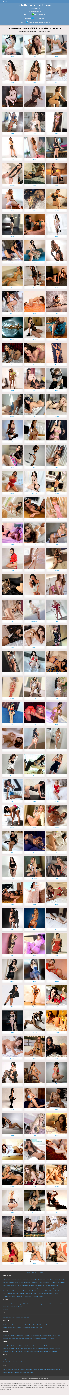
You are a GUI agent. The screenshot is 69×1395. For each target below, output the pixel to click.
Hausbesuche (7, 1338)
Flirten (19, 1327)
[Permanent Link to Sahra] (34, 224)
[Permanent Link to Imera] (12, 481)
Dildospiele (14, 1345)
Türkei (18, 1361)
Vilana (34, 519)
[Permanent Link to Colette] (34, 866)
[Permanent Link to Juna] (56, 250)
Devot (8, 1345)
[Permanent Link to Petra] (34, 558)
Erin (57, 878)
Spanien (5, 1361)
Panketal (57, 1288)
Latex (25, 1348)
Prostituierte (19, 1306)
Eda (34, 210)
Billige (5, 1327)
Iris (12, 262)
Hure (4, 1306)
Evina (12, 467)
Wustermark (28, 1296)
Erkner (5, 1282)
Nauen (29, 1288)
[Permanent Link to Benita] (56, 738)
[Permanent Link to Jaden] (12, 199)
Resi (57, 339)
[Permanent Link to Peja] (34, 661)
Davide (12, 981)
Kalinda (12, 698)
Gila (12, 929)
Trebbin (40, 1293)
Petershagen (7, 1290)
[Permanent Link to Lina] (34, 764)
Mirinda (12, 185)
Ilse (12, 724)
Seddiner (15, 1293)
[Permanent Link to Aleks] (12, 353)
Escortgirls (48, 1304)
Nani (56, 1238)
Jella (34, 596)
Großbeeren (46, 1282)
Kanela (12, 827)
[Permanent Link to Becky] (34, 44)
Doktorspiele (23, 1345)
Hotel (13, 1338)
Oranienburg (50, 1288)
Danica (12, 313)
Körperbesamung (8, 1348)
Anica (12, 1109)
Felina (34, 133)
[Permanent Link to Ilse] (12, 712)
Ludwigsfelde (54, 1285)
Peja (34, 673)
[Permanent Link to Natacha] (56, 1251)
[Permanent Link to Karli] (56, 918)
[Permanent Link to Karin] (56, 276)
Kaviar (60, 1345)
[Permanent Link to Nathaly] (56, 1020)
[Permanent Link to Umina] (12, 661)
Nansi (34, 981)
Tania (56, 467)
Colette (34, 878)
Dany (56, 133)
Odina (12, 750)
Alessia (12, 1135)
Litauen (31, 1359)
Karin (56, 287)
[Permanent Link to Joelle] (12, 1226)
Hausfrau (6, 1304)
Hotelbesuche (20, 1338)
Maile (56, 185)
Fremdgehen (42, 1369)
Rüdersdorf (28, 1290)
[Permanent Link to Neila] (12, 995)
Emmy (57, 1161)
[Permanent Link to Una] (12, 609)
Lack (21, 1348)
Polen (44, 1359)
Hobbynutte (29, 1304)
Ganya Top (34, 621)
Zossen (41, 1296)
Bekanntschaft (58, 1325)
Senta (12, 133)
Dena (34, 852)
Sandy (57, 82)
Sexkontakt (21, 1325)
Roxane (34, 1212)
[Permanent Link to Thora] (56, 969)
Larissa (12, 82)
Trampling (26, 1351)
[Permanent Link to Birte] (34, 353)
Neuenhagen (35, 1288)
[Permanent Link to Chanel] (12, 404)
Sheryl (34, 827)
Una (12, 621)
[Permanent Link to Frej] (56, 1200)
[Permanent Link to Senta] (12, 122)
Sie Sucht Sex (45, 1338)
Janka (56, 1135)
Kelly (56, 724)
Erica (12, 878)
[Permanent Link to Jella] (34, 584)
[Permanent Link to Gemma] (56, 558)
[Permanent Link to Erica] (12, 866)
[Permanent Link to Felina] (34, 122)
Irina (34, 442)
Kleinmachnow (23, 1285)
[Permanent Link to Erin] (56, 866)
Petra (34, 570)
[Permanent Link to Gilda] (12, 378)
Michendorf (6, 1288)
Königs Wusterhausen (35, 1285)
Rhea (34, 287)
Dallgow (56, 1279)
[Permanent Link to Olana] (12, 147)
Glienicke (35, 1282)
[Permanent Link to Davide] (12, 969)
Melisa (34, 313)
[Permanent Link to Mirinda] (12, 173)
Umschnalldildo (34, 1351)
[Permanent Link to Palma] (12, 1251)
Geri (34, 1007)
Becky (34, 56)
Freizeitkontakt (46, 1335)
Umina (12, 673)
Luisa (56, 236)
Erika (12, 442)
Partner (29, 1272)
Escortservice (12, 1327)
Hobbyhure (13, 1304)
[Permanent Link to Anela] (56, 147)
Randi (34, 750)
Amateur (16, 1369)
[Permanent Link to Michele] (34, 635)
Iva (57, 621)
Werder (57, 1293)
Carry (34, 108)
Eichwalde (62, 1279)
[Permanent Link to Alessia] (12, 1123)
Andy (56, 955)
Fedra (34, 416)
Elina (34, 82)
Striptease (19, 1351)
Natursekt (52, 1348)
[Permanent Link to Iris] (12, 250)
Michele (34, 647)
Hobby (5, 1369)
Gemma (57, 570)
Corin (34, 1109)
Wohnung (30, 1372)
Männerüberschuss (42, 1348)
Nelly (34, 159)
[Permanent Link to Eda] (34, 199)
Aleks (12, 364)
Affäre (12, 1335)
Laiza (56, 364)
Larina (57, 827)
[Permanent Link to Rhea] (34, 276)
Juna (56, 262)
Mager (18, 1317)
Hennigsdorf (61, 1282)
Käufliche (33, 1325)
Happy (54, 1335)
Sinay (12, 236)
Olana (12, 159)
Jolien (34, 1084)
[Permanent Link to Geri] (34, 995)
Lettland (25, 1359)
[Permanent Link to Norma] (12, 764)
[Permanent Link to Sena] (12, 635)
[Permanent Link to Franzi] (12, 1072)
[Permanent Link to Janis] (56, 532)
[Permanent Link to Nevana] (56, 404)
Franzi (12, 1084)
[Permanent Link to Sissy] (56, 1097)
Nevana (57, 416)
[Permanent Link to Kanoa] (56, 1174)
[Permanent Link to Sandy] (56, 70)
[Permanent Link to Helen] (34, 455)
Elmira (34, 955)
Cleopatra (57, 596)
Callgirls (41, 1304)
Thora (57, 981)
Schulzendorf (56, 1290)
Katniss (34, 1161)
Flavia (34, 724)
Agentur (10, 1369)
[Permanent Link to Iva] (56, 609)
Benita (57, 750)
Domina (29, 1345)
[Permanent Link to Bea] (12, 943)
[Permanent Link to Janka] (56, 1123)
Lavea (56, 647)
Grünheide (54, 1282)
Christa (34, 493)
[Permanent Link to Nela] (34, 1251)
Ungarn (23, 1361)
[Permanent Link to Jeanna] (12, 1174)
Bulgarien (6, 1359)
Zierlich (26, 1317)
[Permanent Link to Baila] (34, 1226)
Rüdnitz (34, 1290)
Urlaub (52, 1338)
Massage (35, 1345)
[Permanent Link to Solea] (34, 918)
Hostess (35, 1304)
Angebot (22, 1369)
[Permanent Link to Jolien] (34, 1072)
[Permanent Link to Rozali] (56, 199)
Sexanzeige (28, 1338)
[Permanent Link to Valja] (12, 841)
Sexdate (14, 1325)
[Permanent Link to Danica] (12, 301)
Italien (20, 1359)
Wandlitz (51, 1293)
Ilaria (56, 108)
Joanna (57, 775)
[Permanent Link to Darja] (12, 584)
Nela (34, 1263)
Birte (34, 364)
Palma (12, 1263)
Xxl (22, 1317)
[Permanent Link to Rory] (12, 532)
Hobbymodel (21, 1304)
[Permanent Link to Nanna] (34, 250)
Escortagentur (37, 1335)
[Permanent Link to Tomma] (56, 481)
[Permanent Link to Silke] (34, 1174)
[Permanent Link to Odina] (12, 738)
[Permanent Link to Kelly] (56, 712)
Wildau (14, 1296)
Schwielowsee (7, 1293)
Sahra (34, 236)
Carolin (57, 442)
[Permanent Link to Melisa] (34, 301)
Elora (56, 390)
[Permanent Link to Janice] (12, 44)
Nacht (5, 1372)
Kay (57, 852)
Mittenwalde (14, 1288)
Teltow (35, 1293)
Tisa (12, 801)
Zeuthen (35, 1296)
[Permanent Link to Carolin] (56, 430)
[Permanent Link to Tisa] (12, 789)
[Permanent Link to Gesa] (12, 507)
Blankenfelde (42, 1279)
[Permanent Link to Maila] (56, 892)
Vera (34, 698)
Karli (56, 929)
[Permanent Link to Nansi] (34, 969)
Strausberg (29, 1293)
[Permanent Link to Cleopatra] (56, 584)
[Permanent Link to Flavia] (34, 712)
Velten (46, 1293)
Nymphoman (7, 1317)
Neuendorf (6, 1285)
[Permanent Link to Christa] (34, 481)
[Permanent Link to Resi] (56, 327)
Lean (34, 339)
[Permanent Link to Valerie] (34, 1020)
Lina (34, 775)
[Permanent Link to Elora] (56, 378)
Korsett (17, 1348)
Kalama (57, 1084)
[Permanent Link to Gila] (12, 918)
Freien (13, 1351)
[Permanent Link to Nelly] (34, 147)
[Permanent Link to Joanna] (56, 764)
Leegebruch (46, 1285)
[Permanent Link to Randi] (34, 738)
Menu (6, 1)
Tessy (12, 570)
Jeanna (12, 1186)
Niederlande (37, 1359)
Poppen (33, 1327)
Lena (34, 544)
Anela (56, 159)
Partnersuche (26, 1327)
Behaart (35, 1369)
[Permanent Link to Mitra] (34, 1046)
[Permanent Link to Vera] (34, 686)
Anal (4, 1345)
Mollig (60, 1369)
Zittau (40, 1282)
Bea (12, 955)
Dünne (14, 1317)
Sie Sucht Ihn (36, 1338)
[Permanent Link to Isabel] (56, 507)
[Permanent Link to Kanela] (12, 815)
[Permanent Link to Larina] (56, 815)
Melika (57, 1007)
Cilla (12, 108)
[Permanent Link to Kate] (34, 892)
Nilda (12, 1212)
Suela (12, 904)
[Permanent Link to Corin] (34, 1097)
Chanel (12, 416)
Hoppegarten (15, 1285)
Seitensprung (7, 1325)
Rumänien (49, 1359)
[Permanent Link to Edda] (12, 276)
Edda (12, 287)
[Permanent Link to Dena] (34, 841)
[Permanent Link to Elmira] (34, 943)
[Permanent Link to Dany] (56, 122)
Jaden (12, 210)
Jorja (56, 698)
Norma (12, 775)
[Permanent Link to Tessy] (12, 558)
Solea (34, 929)
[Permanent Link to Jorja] (56, 686)
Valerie (34, 1032)
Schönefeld (41, 1290)
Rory (12, 544)
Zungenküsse (44, 1351)
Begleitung (49, 1325)
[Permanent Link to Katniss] (34, 1149)
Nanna (34, 262)
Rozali (57, 210)
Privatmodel (11, 1306)
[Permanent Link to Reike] (56, 1046)
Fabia (34, 1135)
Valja (12, 852)
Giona (56, 313)
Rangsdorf (21, 1290)
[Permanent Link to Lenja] (56, 661)
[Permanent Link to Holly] (56, 44)
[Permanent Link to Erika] (12, 430)
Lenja (56, 673)
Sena (12, 647)
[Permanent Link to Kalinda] (12, 686)
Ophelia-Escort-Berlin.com (34, 5)
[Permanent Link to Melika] (56, 995)
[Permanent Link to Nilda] (12, 1200)
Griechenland (14, 1359)
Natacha (56, 1263)
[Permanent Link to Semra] (12, 1046)
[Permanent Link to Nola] (34, 173)
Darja (12, 596)
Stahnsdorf (22, 1293)
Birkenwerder (33, 1279)
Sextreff (27, 1325)
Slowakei (61, 1359)
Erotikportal (28, 1335)
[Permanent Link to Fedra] (34, 404)
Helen (34, 467)
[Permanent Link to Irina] (34, 430)
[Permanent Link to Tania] (56, 455)
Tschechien (12, 1361)
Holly (56, 56)
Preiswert (39, 1327)
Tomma (57, 493)
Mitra (34, 1058)
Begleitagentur (19, 1335)
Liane (12, 1032)
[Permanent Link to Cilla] (12, 96)
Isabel (57, 519)
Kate (34, 904)
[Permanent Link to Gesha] (34, 789)
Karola (12, 339)
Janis (56, 544)
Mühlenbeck (23, 1288)
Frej (57, 1212)
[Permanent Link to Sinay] (12, 224)
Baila (34, 1238)
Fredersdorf (19, 1282)
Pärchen (57, 1348)
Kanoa (57, 1186)
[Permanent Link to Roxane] (34, 1200)
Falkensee (11, 1282)
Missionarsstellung (52, 1369)
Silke (34, 1186)
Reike (56, 1058)
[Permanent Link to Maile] (56, 173)
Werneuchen (7, 1296)
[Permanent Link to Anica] (12, 1097)
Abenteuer (6, 1335)
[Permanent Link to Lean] (34, 327)
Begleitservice (41, 1325)
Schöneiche (48, 1290)
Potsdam (14, 1290)
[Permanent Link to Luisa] (56, 224)
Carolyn (57, 801)
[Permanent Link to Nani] (56, 1226)
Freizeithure (60, 1304)
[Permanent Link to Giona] (56, 301)
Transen (5, 1309)
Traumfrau (23, 1372)
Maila (56, 904)
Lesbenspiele (31, 1348)
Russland (55, 1359)
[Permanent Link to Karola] (12, 327)
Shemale (16, 1372)
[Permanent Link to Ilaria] (56, 96)
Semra (12, 1058)
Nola (34, 185)
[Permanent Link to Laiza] (56, 353)
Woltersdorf (20, 1296)
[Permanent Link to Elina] (34, 70)
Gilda (12, 390)
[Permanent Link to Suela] (12, 892)
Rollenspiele (7, 1351)
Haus (58, 1335)
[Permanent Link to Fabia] (34, 1123)
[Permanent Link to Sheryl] (34, 815)
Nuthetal (42, 1288)
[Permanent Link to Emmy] (56, 1149)
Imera (12, 493)
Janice (12, 56)
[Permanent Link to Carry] (34, 96)
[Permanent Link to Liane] (12, 1020)
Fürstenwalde (28, 1282)
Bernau (19, 1279)
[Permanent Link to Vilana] (34, 507)
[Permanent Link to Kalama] (56, 1072)
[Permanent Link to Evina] (12, 455)
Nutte (54, 1304)
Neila (12, 1007)
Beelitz (14, 1279)
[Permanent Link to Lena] (34, 532)
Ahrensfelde (7, 1279)
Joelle (12, 1238)
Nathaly (57, 1032)
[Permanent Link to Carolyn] (56, 789)
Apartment (29, 1369)
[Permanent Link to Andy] (56, 943)
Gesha (34, 801)
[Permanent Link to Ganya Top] (34, 609)
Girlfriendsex (53, 1351)
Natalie (12, 1161)
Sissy (56, 1109)
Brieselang (49, 1279)
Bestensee (25, 1279)
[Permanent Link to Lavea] (56, 635)
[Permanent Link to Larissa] (12, 70)
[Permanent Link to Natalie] (12, 1149)
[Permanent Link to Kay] (56, 841)
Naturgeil (10, 1372)
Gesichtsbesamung (51, 1345)
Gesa (12, 519)
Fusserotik (42, 1345)
